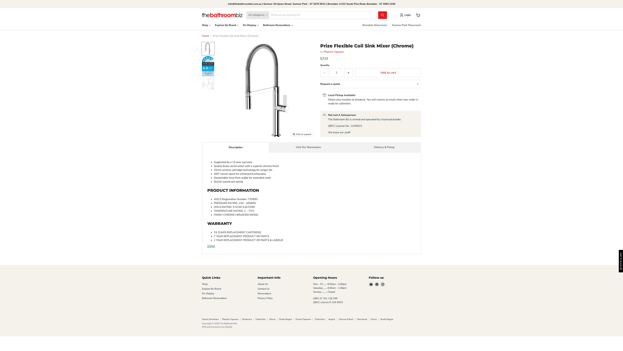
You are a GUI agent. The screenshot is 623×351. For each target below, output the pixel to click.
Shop (205, 25)
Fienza (374, 319)
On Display (250, 25)
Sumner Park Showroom (406, 25)
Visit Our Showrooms (308, 147)
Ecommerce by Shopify (221, 326)
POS (204, 326)
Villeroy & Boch (346, 319)
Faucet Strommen (210, 319)
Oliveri (272, 319)
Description (236, 147)
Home (205, 35)
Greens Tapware (303, 319)
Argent (331, 319)
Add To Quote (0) (621, 261)
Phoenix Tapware (334, 52)
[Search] (382, 15)
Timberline (260, 319)
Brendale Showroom (374, 25)
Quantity (324, 65)
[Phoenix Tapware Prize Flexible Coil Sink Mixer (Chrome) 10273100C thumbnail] (208, 48)
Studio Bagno (285, 319)
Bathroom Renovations (277, 25)
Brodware (247, 319)
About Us (263, 284)
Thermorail (362, 319)
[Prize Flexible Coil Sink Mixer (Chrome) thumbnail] (208, 66)
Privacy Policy (265, 298)
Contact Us (263, 288)
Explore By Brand (226, 25)
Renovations (264, 293)
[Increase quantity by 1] (348, 72)
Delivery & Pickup (384, 147)
